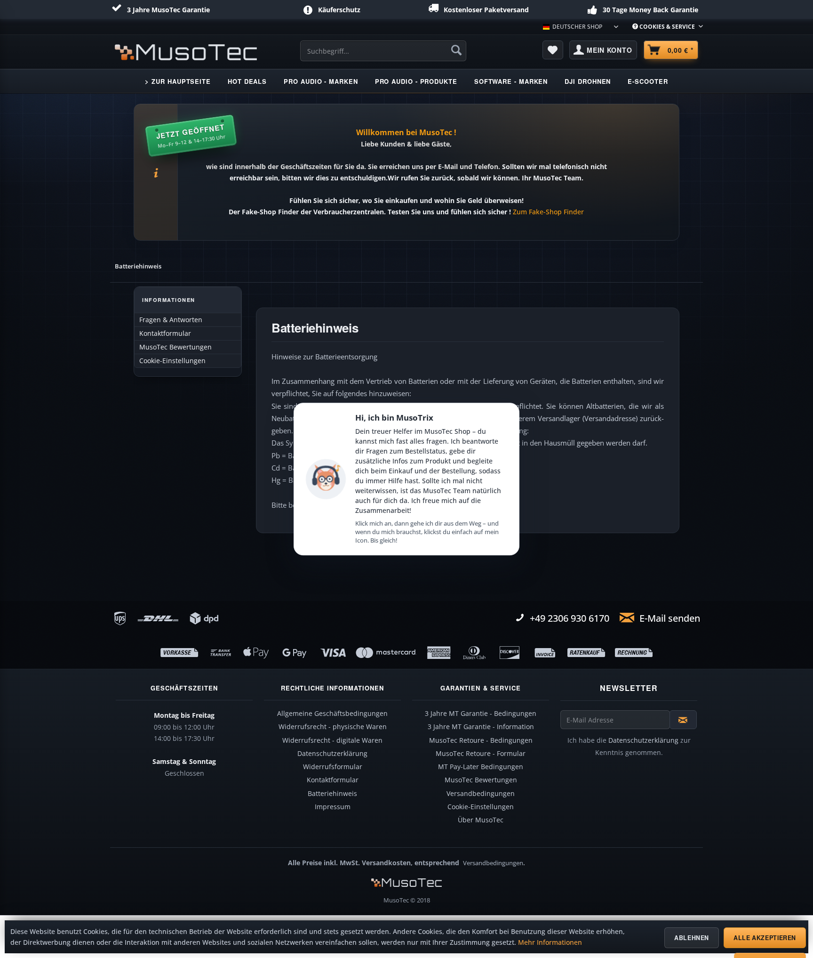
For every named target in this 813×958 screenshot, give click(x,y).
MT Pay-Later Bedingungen (480, 767)
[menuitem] (664, 26)
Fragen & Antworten (170, 320)
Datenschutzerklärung (332, 753)
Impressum (333, 807)
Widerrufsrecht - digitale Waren (332, 740)
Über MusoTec (480, 820)
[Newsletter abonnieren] (683, 719)
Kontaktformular (165, 333)
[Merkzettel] (552, 50)
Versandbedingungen (480, 793)
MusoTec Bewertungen (175, 347)
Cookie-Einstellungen (172, 361)
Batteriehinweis (332, 793)
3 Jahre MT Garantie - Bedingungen (480, 713)
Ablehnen (691, 938)
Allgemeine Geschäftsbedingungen (332, 713)
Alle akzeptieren (764, 938)
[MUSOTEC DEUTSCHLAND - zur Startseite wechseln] (186, 52)
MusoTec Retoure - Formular (481, 753)
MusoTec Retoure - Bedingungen (481, 740)
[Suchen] (456, 50)
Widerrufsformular (332, 767)
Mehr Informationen (550, 942)
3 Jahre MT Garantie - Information (481, 727)
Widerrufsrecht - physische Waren (333, 727)
